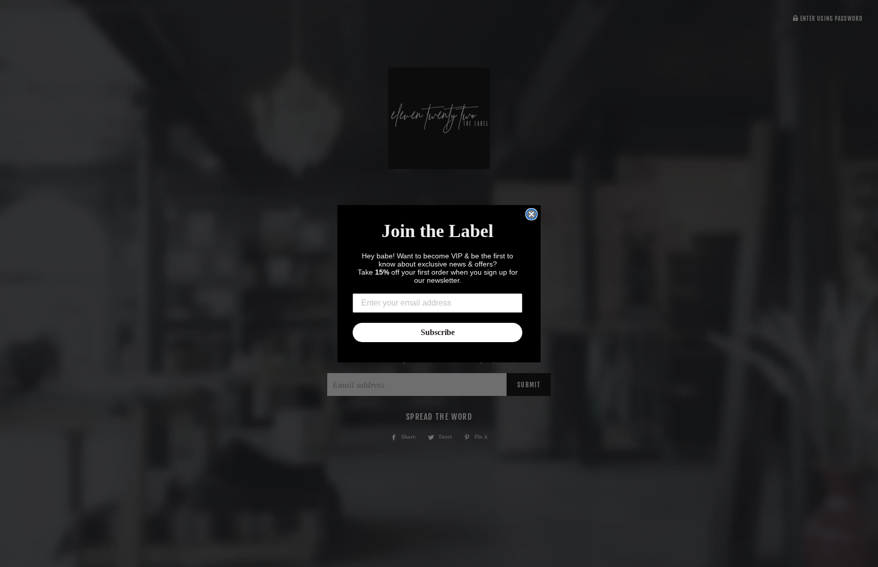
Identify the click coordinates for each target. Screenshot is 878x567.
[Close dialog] (531, 214)
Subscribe (438, 332)
